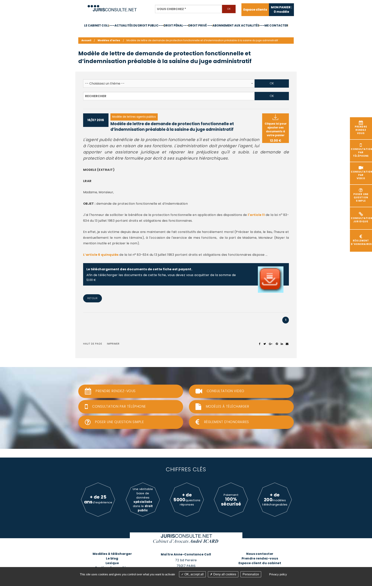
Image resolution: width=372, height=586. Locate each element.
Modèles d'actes (109, 40)
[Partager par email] (287, 344)
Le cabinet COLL (96, 25)
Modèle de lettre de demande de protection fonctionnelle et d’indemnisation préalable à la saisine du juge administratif (172, 126)
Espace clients (255, 10)
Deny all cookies (224, 574)
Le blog (112, 558)
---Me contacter (273, 25)
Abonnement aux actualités (236, 25)
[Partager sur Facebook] (260, 344)
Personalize (251, 574)
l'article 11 (256, 215)
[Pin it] (276, 344)
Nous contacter (259, 554)
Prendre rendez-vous (260, 558)
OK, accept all (194, 574)
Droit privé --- (200, 25)
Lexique (112, 563)
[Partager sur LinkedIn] (281, 344)
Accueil (86, 40)
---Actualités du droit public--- (136, 25)
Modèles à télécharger (112, 554)
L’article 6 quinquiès (101, 254)
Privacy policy (278, 574)
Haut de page (92, 343)
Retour (92, 298)
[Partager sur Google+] (271, 344)
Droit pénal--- (176, 25)
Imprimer (113, 343)
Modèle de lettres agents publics (134, 117)
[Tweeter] (264, 344)
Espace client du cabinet (260, 563)
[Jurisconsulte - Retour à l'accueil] (112, 6)
